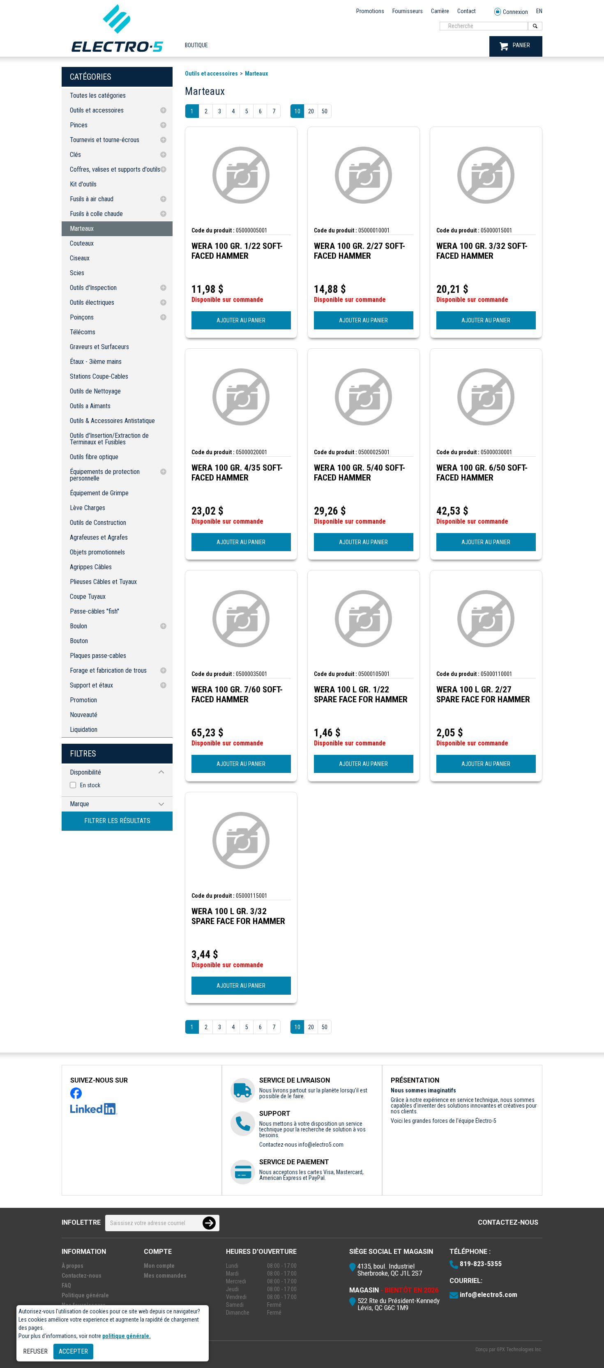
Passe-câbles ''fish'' (94, 611)
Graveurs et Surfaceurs (99, 347)
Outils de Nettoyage (95, 391)
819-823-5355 (481, 1264)
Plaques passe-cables (98, 656)
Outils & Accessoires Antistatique (112, 421)
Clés (75, 155)
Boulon (78, 626)
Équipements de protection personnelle (105, 475)
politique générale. (126, 1336)
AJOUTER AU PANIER (241, 320)
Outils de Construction (98, 523)
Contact (466, 11)
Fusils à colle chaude (96, 214)
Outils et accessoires (97, 110)
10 (297, 111)
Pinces (79, 125)
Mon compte (159, 1265)
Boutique (196, 45)
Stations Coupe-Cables (99, 376)
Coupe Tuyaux (88, 596)
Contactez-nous (508, 1222)
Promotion (83, 700)
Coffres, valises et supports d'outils (115, 169)
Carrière (440, 11)
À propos (72, 1265)
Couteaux (82, 243)
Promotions (370, 11)
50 (324, 111)
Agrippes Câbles (91, 567)
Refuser (35, 1351)
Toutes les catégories (98, 95)
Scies (77, 273)
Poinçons (82, 317)
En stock (90, 785)
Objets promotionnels (97, 552)
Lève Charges (87, 508)
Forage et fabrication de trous (108, 670)
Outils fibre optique (94, 457)
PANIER (521, 45)
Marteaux (82, 228)
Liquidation (83, 729)
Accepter (73, 1351)
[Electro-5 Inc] (117, 54)
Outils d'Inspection (93, 288)
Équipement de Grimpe (99, 493)
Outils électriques (92, 302)
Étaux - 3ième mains (96, 362)
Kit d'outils (83, 184)
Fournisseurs (407, 11)
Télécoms (82, 332)
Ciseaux (80, 258)
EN (539, 11)
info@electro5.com (320, 1144)
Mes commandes (165, 1275)
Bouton (79, 641)
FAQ (66, 1285)
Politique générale (85, 1295)
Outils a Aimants (90, 406)
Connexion (515, 12)
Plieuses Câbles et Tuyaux (103, 582)
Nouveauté (83, 715)
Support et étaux (91, 685)
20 (311, 111)
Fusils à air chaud (91, 199)
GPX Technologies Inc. (519, 1349)
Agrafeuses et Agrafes (99, 537)
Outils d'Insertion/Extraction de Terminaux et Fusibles (109, 439)
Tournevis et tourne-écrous (104, 140)
